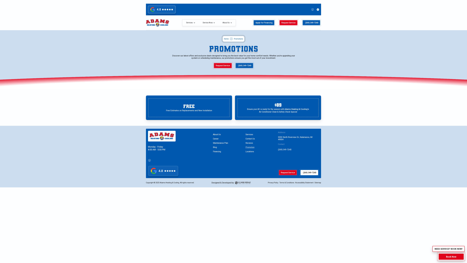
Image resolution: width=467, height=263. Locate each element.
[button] (190, 23)
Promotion (250, 147)
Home (226, 39)
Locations (250, 151)
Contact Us (250, 139)
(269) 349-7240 (284, 149)
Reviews (249, 143)
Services (249, 134)
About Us (217, 134)
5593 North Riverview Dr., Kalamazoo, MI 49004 (295, 138)
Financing (217, 151)
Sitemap (317, 183)
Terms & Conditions (286, 183)
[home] (157, 22)
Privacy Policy (273, 183)
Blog (215, 147)
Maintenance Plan (220, 143)
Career (216, 139)
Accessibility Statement (304, 183)
